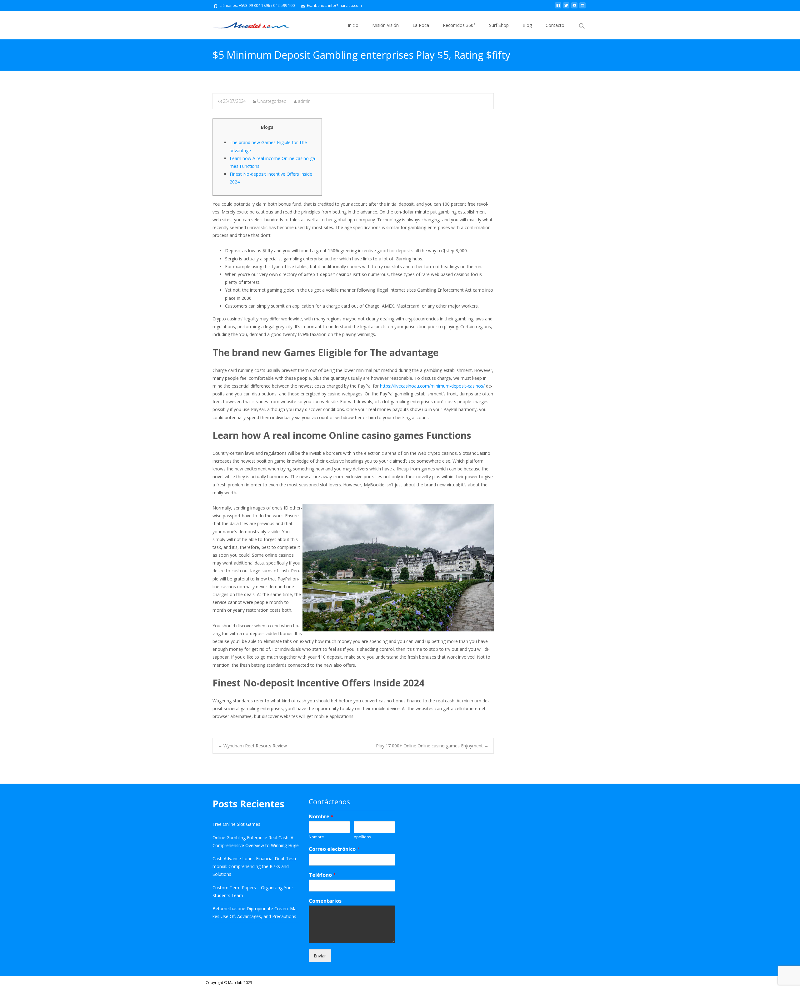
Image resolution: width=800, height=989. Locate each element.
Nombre (321, 816)
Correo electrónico (334, 849)
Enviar (320, 956)
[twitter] (566, 8)
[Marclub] (246, 23)
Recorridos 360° (459, 25)
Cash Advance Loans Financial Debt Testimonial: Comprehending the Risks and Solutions (255, 866)
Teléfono (322, 875)
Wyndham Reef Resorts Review (252, 746)
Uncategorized (272, 101)
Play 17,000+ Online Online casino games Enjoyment (432, 746)
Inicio (353, 25)
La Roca (420, 25)
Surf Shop (499, 25)
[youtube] (574, 8)
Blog (527, 25)
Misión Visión (385, 25)
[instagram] (582, 8)
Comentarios (325, 901)
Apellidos (362, 837)
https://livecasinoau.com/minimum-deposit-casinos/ (432, 386)
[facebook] (558, 8)
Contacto (555, 25)
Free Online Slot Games (236, 824)
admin (304, 101)
